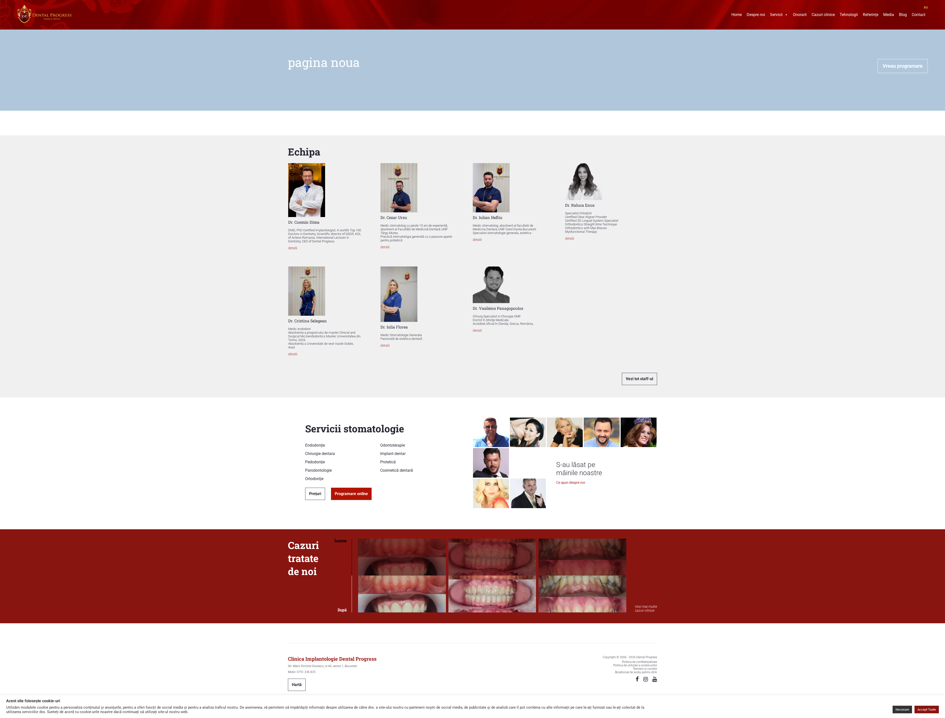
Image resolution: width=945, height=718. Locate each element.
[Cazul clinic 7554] (402, 576)
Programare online (351, 493)
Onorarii (800, 15)
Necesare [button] (902, 709)
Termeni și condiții (645, 669)
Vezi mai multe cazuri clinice (646, 608)
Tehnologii (849, 15)
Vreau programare (903, 66)
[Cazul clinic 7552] (582, 576)
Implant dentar (393, 453)
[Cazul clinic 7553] (492, 576)
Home (736, 15)
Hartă (297, 684)
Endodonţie (315, 445)
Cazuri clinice (823, 15)
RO (926, 7)
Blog (903, 15)
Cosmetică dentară (396, 470)
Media (888, 15)
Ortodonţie (314, 478)
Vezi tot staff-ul (639, 378)
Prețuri (315, 493)
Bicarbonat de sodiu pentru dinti (636, 672)
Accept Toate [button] (926, 709)
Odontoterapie (392, 445)
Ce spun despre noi (570, 482)
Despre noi (756, 15)
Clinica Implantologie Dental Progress (332, 659)
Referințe (870, 15)
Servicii (776, 15)
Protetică (388, 462)
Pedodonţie (315, 462)
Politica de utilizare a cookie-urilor (635, 665)
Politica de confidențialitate (639, 662)
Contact (918, 15)
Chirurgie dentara (320, 453)
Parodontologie (318, 470)
